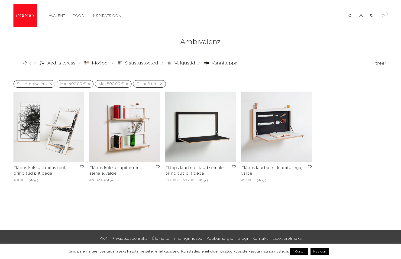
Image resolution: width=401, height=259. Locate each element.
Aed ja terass (61, 63)
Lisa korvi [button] (95, 180)
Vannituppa (224, 63)
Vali (14, 180)
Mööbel (100, 63)
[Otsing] (350, 15)
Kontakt (260, 238)
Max (111, 84)
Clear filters (147, 84)
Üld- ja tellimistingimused (177, 238)
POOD (78, 15)
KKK (103, 238)
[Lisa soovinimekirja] (82, 167)
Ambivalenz (32, 84)
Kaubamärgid (220, 238)
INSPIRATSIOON (106, 15)
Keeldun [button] (319, 251)
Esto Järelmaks (286, 238)
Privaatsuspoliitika (129, 238)
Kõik (26, 63)
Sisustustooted (141, 63)
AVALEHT (57, 15)
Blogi (243, 238)
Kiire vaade (28, 180)
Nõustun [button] (299, 251)
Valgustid (185, 63)
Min (73, 84)
